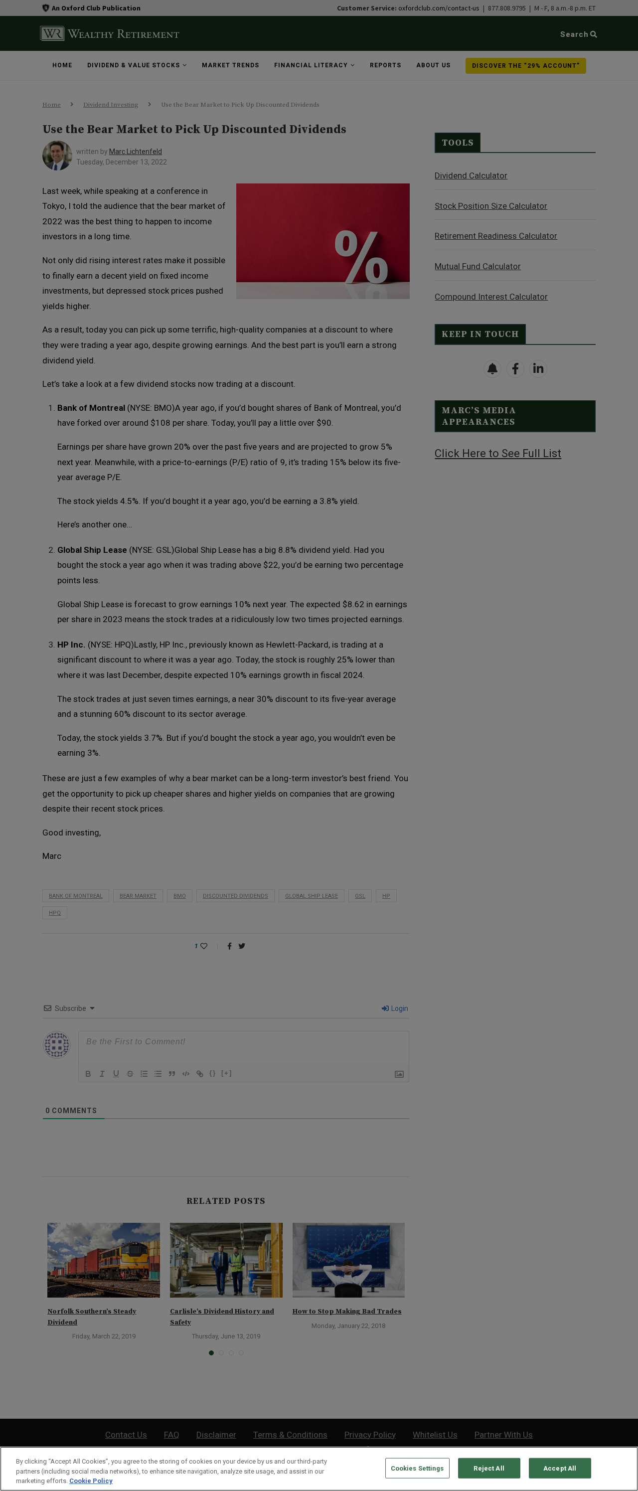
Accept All (559, 1468)
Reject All (489, 1468)
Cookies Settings (417, 1468)
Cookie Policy (91, 1481)
